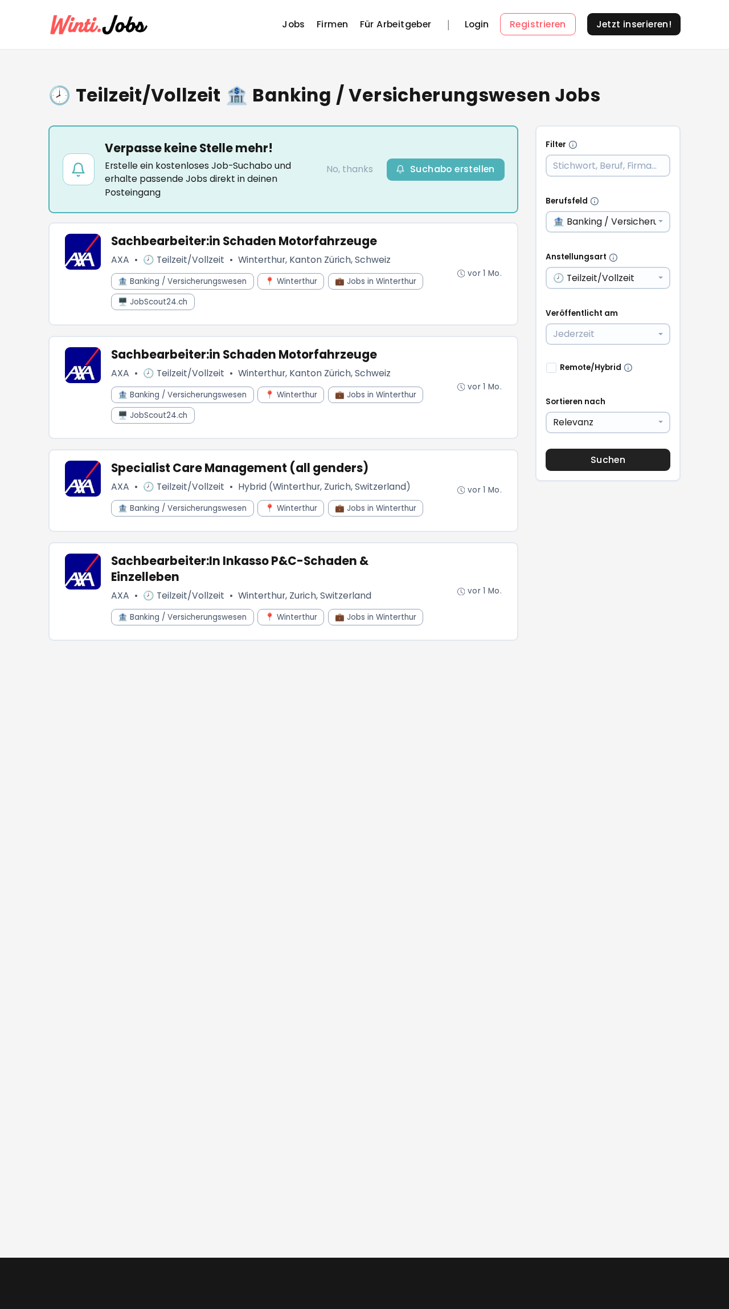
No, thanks (349, 169)
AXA (120, 259)
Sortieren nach (575, 401)
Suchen (608, 459)
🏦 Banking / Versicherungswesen (182, 281)
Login (477, 24)
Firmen (332, 24)
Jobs (293, 24)
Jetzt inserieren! (634, 24)
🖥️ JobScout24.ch (152, 301)
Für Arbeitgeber (396, 24)
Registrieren (538, 24)
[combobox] (608, 222)
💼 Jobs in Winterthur (375, 281)
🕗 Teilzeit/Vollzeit (183, 259)
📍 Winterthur (291, 281)
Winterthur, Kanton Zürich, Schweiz (314, 259)
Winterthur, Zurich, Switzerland (304, 595)
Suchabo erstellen (452, 169)
